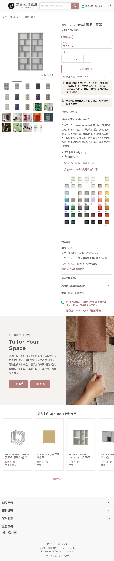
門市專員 (72, 92)
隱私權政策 (62, 544)
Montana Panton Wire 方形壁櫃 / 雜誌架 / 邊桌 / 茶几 (17, 457)
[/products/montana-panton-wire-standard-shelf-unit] (17, 437)
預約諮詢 (40, 384)
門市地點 (18, 383)
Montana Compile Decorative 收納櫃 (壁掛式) (80, 457)
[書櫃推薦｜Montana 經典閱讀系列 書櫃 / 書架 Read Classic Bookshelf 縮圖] (6, 86)
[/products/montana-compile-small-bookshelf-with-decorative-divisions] (81, 437)
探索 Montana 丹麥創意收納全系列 (79, 169)
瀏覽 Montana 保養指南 (72, 269)
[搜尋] (75, 6)
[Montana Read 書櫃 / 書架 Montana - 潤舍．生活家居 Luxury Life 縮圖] (48, 107)
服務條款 (50, 544)
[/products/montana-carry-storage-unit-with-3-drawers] (49, 437)
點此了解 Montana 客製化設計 (79, 163)
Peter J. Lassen (69, 112)
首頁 (4, 17)
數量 (63, 52)
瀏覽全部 (57, 479)
